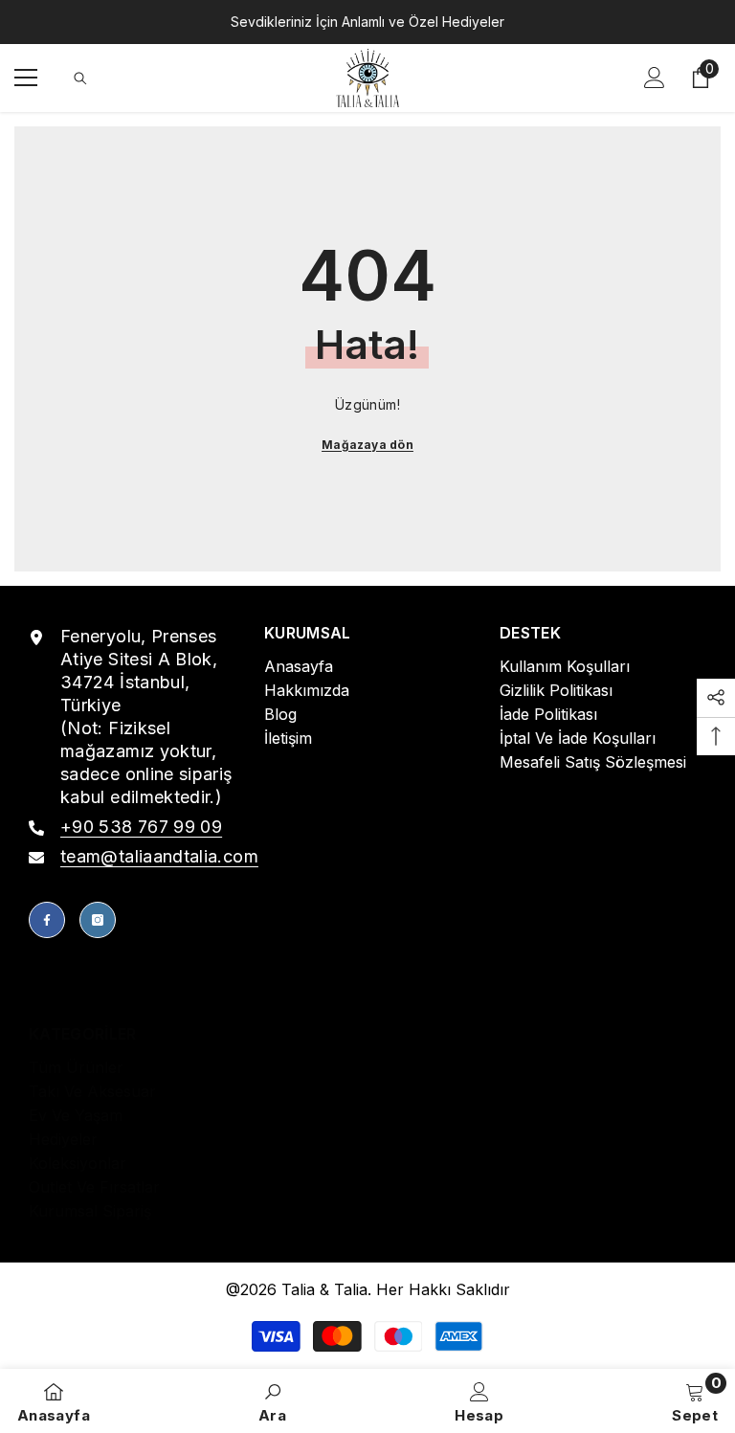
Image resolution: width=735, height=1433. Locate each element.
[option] (367, 22)
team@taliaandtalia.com (159, 856)
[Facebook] (47, 920)
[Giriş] (654, 77)
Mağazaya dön (367, 444)
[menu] (25, 77)
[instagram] (97, 920)
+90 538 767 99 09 (141, 827)
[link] (272, 1401)
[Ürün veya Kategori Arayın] (80, 78)
